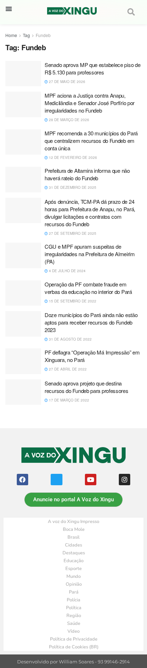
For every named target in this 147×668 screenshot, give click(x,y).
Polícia (73, 600)
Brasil (73, 537)
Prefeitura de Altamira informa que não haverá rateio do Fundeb (87, 174)
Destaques (73, 553)
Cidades (73, 545)
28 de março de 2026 (68, 119)
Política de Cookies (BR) (73, 647)
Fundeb (43, 35)
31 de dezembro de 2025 (72, 187)
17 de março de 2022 (68, 400)
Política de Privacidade (73, 639)
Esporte (73, 568)
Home (11, 35)
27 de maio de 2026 (66, 81)
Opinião (74, 584)
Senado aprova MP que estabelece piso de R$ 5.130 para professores (92, 68)
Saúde (73, 623)
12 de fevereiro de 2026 (72, 157)
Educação (73, 561)
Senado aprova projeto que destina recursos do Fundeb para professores (86, 386)
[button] (9, 9)
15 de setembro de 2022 (72, 301)
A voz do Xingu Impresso (73, 521)
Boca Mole (74, 529)
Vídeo (73, 631)
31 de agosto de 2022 (70, 339)
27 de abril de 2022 (67, 369)
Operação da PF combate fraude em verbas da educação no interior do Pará (88, 287)
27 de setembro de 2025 (72, 233)
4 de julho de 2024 (67, 270)
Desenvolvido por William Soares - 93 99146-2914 (73, 661)
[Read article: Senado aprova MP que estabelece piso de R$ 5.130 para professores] (23, 74)
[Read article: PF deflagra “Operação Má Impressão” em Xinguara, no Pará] (23, 361)
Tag (26, 35)
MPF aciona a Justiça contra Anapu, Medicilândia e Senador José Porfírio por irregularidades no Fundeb (90, 103)
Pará (73, 592)
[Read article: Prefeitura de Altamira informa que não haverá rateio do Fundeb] (23, 179)
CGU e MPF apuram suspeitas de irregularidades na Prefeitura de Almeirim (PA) (90, 254)
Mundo (73, 576)
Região (73, 615)
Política (73, 608)
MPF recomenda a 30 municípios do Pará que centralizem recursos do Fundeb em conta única (91, 140)
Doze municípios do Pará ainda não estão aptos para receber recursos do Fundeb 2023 (91, 322)
